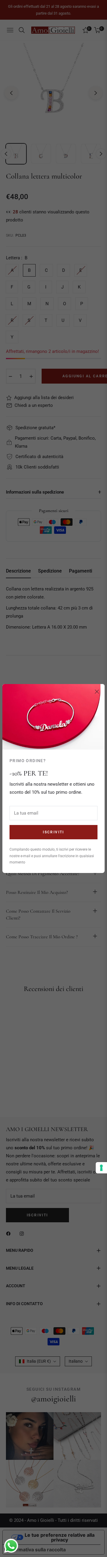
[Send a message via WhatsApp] (11, 1546)
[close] (97, 691)
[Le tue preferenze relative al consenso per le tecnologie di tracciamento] (101, 1167)
